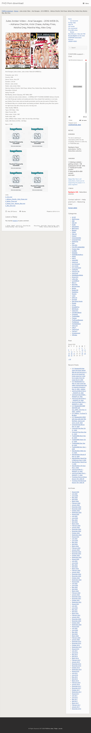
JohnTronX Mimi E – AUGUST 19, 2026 (77, 470)
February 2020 (76, 638)
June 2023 (75, 563)
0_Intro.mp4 (8, 197)
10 (82, 350)
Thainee (74, 318)
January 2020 (76, 639)
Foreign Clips (72, 22)
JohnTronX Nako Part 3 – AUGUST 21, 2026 (79, 403)
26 (69, 355)
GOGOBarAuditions (77, 254)
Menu (87, 3)
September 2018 (76, 669)
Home (70, 19)
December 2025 (76, 507)
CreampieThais (76, 240)
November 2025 (76, 509)
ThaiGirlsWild (75, 316)
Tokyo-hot (75, 325)
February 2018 (76, 682)
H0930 (74, 256)
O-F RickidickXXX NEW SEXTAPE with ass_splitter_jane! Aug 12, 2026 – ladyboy (79, 408)
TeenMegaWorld (76, 312)
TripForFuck (75, 329)
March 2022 (75, 591)
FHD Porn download (12, 3)
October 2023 (76, 555)
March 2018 (75, 681)
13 (71, 352)
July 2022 (74, 583)
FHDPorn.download (7, 11)
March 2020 (75, 636)
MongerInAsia (76, 286)
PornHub (74, 299)
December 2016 (76, 709)
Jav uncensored (72, 28)
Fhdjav (56, 728)
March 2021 (75, 613)
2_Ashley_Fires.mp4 (11, 201)
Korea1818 (75, 277)
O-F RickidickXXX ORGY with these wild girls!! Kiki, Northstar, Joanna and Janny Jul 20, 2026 (79, 420)
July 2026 (74, 494)
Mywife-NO (75, 290)
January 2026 (76, 505)
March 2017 (75, 703)
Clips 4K (70, 24)
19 (69, 354)
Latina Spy (75, 279)
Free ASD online (72, 30)
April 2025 (75, 522)
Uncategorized (76, 333)
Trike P (74, 327)
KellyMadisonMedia (77, 275)
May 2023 (75, 565)
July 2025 (74, 516)
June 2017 (75, 697)
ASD (73, 221)
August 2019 (75, 649)
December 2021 (76, 596)
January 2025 (76, 527)
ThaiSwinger (75, 322)
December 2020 (76, 619)
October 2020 (76, 623)
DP (11, 211)
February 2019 (76, 660)
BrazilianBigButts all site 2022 (76, 36)
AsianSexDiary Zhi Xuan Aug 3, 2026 (79, 466)
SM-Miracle (75, 309)
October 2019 (76, 645)
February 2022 (76, 593)
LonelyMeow (75, 281)
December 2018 (76, 664)
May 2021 (75, 610)
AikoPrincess (75, 219)
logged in (15, 221)
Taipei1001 (75, 311)
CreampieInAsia (76, 238)
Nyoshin (74, 294)
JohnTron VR (75, 271)
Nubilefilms (75, 292)
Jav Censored (74, 21)
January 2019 (76, 662)
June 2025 (75, 518)
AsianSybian (75, 226)
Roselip (74, 303)
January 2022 (76, 595)
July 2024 (74, 538)
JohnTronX (75, 273)
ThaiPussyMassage (77, 320)
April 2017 (75, 701)
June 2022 (75, 585)
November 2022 (76, 576)
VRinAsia (74, 335)
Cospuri (74, 236)
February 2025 (76, 525)
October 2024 (76, 533)
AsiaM (73, 225)
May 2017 (75, 699)
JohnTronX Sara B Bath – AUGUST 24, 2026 (79, 395)
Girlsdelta (74, 253)
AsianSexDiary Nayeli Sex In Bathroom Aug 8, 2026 (79, 459)
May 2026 (75, 497)
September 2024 (76, 535)
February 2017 (76, 705)
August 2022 (75, 581)
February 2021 (76, 615)
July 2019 (74, 651)
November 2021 (76, 598)
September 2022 (76, 580)
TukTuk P (74, 331)
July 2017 (74, 696)
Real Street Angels (77, 301)
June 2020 (75, 630)
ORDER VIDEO (72, 41)
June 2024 (75, 540)
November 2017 (76, 688)
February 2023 (76, 570)
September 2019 (76, 647)
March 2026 (75, 501)
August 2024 (75, 537)
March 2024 (75, 546)
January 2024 (76, 550)
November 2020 (76, 621)
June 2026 (75, 495)
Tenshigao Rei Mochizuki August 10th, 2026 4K (79, 481)
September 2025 (76, 512)
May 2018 (75, 677)
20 (71, 354)
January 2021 (76, 617)
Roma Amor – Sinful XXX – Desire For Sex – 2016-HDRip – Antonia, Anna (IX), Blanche (46, 226)
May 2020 (75, 632)
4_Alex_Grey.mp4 (10, 206)
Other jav (74, 297)
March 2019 (75, 658)
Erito (73, 243)
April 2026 (75, 499)
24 (82, 354)
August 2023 (75, 559)
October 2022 (76, 578)
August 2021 (75, 604)
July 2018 (74, 673)
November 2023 (76, 553)
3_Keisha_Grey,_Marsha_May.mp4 (15, 203)
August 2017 (75, 694)
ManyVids (74, 284)
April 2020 (75, 634)
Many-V (74, 282)
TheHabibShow (76, 324)
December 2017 (76, 686)
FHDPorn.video (49, 728)
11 (85, 350)
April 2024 (75, 544)
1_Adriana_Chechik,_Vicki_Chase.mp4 (16, 199)
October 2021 (76, 600)
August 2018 (75, 671)
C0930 (74, 232)
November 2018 (76, 666)
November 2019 (76, 643)
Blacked (74, 230)
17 (82, 352)
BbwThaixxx (75, 228)
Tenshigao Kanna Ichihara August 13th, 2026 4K (79, 478)
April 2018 (75, 679)
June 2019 (75, 653)
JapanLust (75, 262)
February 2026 (76, 503)
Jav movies (71, 26)
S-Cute (74, 305)
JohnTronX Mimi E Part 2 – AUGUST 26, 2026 (79, 392)
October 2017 (76, 690)
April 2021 (75, 611)
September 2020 (76, 624)
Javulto (60, 728)
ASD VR (74, 223)
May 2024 (75, 542)
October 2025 (76, 510)
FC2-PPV (74, 245)
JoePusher (75, 269)
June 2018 (75, 675)
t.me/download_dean (74, 125)
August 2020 (75, 626)
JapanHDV (75, 260)
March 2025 (75, 524)
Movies (16, 11)
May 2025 (75, 520)
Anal (9, 211)
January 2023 (76, 572)
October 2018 (76, 667)
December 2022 (76, 574)
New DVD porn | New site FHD (76, 34)
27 (71, 355)
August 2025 (75, 514)
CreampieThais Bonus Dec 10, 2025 (78, 425)
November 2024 (76, 531)
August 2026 (75, 492)
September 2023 (76, 557)
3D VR (74, 217)
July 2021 (74, 606)
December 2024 (76, 529)
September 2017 (76, 692)
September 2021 (76, 602)
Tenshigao (75, 314)
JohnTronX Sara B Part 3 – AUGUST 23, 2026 (79, 399)
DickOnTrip (75, 241)
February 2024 (76, 548)
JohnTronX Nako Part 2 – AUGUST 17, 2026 (79, 474)
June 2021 (75, 608)
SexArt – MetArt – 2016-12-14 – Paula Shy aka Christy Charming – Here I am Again (17, 226)
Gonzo (15, 211)
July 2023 (74, 561)
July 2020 (74, 628)
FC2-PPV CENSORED (78, 247)
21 (74, 354)
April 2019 (75, 656)
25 (85, 354)
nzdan (73, 296)
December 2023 (76, 552)
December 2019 (76, 641)
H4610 (74, 258)
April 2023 (75, 567)
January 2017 (76, 707)
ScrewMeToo (75, 307)
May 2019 (75, 654)
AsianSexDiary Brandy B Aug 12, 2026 (79, 455)
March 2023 (75, 568)
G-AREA (74, 251)
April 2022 (75, 589)
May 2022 (75, 587)
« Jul (69, 359)
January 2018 (76, 684)
